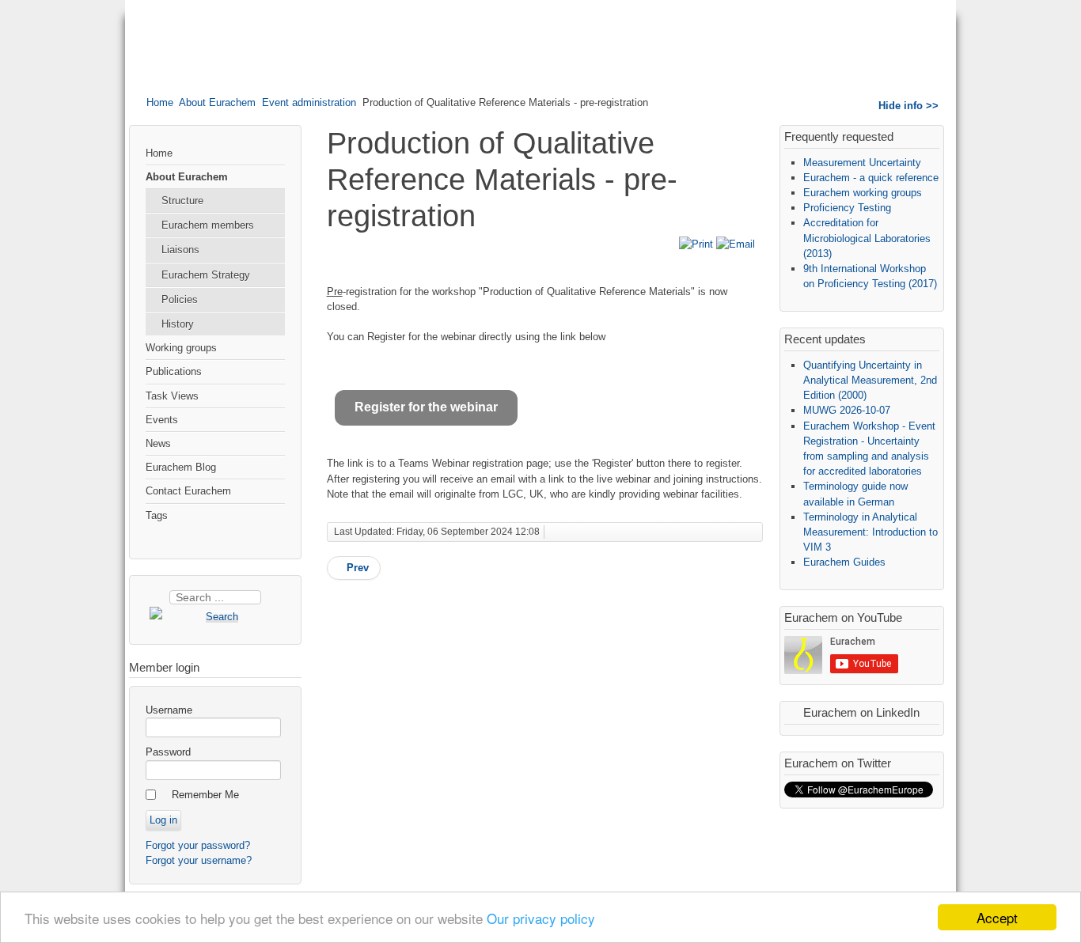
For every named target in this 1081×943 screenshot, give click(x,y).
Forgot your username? (199, 860)
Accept (997, 917)
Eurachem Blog (181, 467)
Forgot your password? (198, 845)
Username (169, 710)
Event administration (309, 102)
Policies (179, 299)
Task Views (172, 396)
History (177, 324)
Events (162, 420)
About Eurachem (217, 102)
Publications (174, 371)
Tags (157, 515)
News (158, 443)
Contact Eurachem (188, 491)
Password (168, 752)
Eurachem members (207, 225)
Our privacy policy (541, 918)
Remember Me (205, 795)
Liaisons (180, 250)
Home (159, 102)
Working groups (181, 348)
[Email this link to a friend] (735, 244)
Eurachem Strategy (205, 275)
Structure (182, 200)
